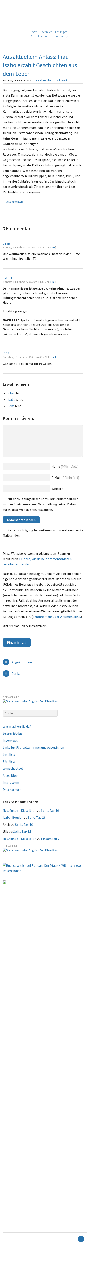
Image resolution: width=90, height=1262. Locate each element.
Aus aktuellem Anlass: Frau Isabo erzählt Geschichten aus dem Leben (40, 65)
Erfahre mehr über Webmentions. (57, 617)
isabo (7, 277)
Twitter (6, 1259)
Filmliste (9, 761)
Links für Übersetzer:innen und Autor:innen (33, 747)
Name (55, 466)
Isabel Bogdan (44, 80)
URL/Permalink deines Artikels (25, 626)
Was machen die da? (17, 726)
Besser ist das (12, 733)
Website (57, 489)
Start (34, 32)
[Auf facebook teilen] (76, 202)
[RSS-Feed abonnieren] (73, 1238)
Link (52, 247)
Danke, (13, 673)
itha (6, 352)
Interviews (10, 740)
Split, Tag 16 (50, 810)
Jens (7, 243)
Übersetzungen (60, 36)
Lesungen (61, 32)
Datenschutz (12, 789)
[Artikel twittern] (81, 202)
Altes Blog (10, 775)
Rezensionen (12, 871)
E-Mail (56, 477)
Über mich (46, 32)
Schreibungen (39, 36)
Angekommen (18, 662)
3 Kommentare (14, 201)
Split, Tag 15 (22, 831)
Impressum (11, 782)
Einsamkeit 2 (50, 839)
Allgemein (62, 80)
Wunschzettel (13, 768)
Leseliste (9, 754)
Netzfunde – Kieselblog (19, 810)
